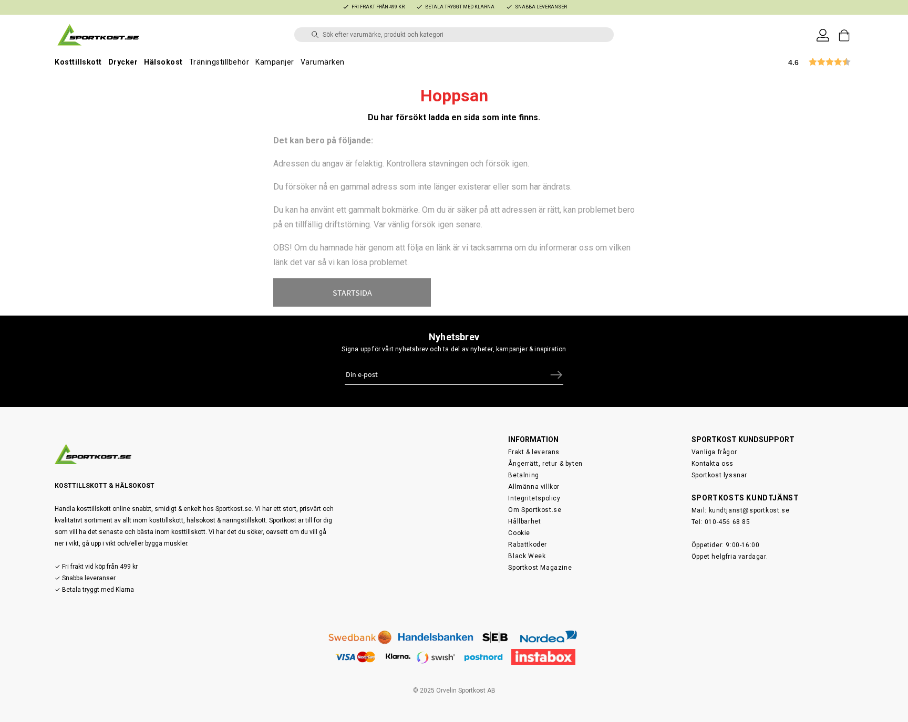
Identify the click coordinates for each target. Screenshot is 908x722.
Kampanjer (274, 62)
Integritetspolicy (534, 498)
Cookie (519, 533)
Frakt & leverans (534, 452)
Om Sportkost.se (534, 510)
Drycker (123, 62)
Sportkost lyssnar (719, 475)
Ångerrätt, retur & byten (545, 463)
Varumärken (323, 62)
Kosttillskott (78, 62)
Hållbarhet (524, 521)
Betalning (523, 475)
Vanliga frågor (714, 452)
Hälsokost (163, 62)
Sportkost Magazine (540, 567)
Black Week (526, 556)
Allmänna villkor (534, 486)
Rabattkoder (527, 544)
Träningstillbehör (219, 62)
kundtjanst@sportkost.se (749, 510)
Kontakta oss (713, 463)
